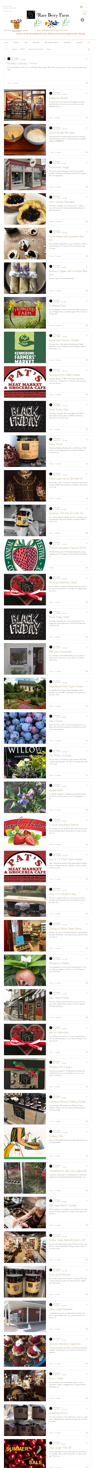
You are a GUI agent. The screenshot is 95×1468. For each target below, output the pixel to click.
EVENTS (22, 49)
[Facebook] (82, 20)
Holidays (14, 49)
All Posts (6, 49)
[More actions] (87, 59)
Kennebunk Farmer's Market (35, 49)
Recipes (49, 49)
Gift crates (16, 30)
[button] (84, 12)
